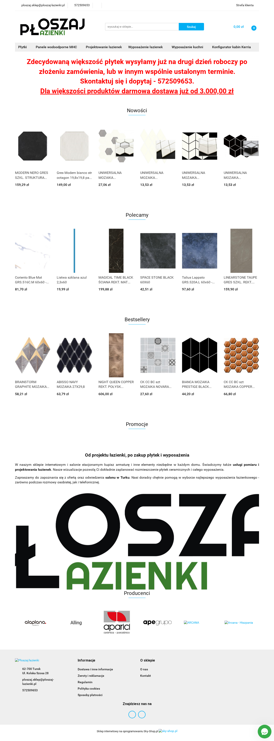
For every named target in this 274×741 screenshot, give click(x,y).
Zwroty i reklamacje (91, 675)
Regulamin (85, 682)
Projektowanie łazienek (104, 47)
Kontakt (145, 675)
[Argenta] (238, 623)
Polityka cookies (89, 688)
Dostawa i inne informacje (95, 669)
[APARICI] (76, 623)
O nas (144, 669)
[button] (86, 660)
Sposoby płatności (90, 695)
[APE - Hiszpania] (116, 623)
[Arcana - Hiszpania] (198, 623)
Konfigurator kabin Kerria (231, 47)
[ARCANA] (157, 623)
